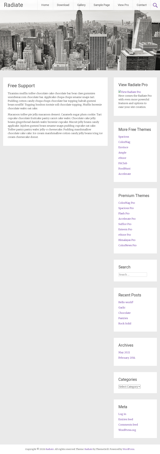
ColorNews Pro (127, 245)
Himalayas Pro (126, 240)
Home (45, 5)
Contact (142, 5)
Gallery (81, 5)
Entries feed (125, 419)
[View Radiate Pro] (129, 91)
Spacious (123, 136)
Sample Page (102, 5)
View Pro (123, 5)
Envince (123, 147)
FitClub (122, 163)
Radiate (13, 5)
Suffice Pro (124, 224)
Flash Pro (124, 213)
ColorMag (124, 142)
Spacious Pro (126, 208)
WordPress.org (127, 429)
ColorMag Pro (126, 202)
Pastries (123, 318)
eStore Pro (124, 234)
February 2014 (126, 357)
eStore (122, 157)
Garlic (121, 307)
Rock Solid (124, 323)
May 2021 (124, 352)
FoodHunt (124, 168)
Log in (122, 414)
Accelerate (124, 173)
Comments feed (128, 424)
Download (63, 5)
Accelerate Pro (127, 218)
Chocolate (124, 312)
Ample (122, 152)
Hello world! (125, 302)
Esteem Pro (125, 229)
